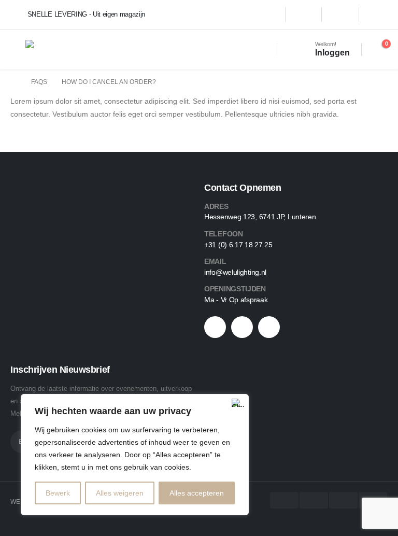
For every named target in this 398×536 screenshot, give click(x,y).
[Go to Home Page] (13, 82)
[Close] (238, 403)
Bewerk (58, 493)
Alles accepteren (196, 493)
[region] (135, 454)
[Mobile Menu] (17, 49)
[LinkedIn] (377, 14)
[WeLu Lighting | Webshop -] (53, 49)
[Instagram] (340, 14)
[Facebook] (303, 14)
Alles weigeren (120, 493)
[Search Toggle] (262, 49)
